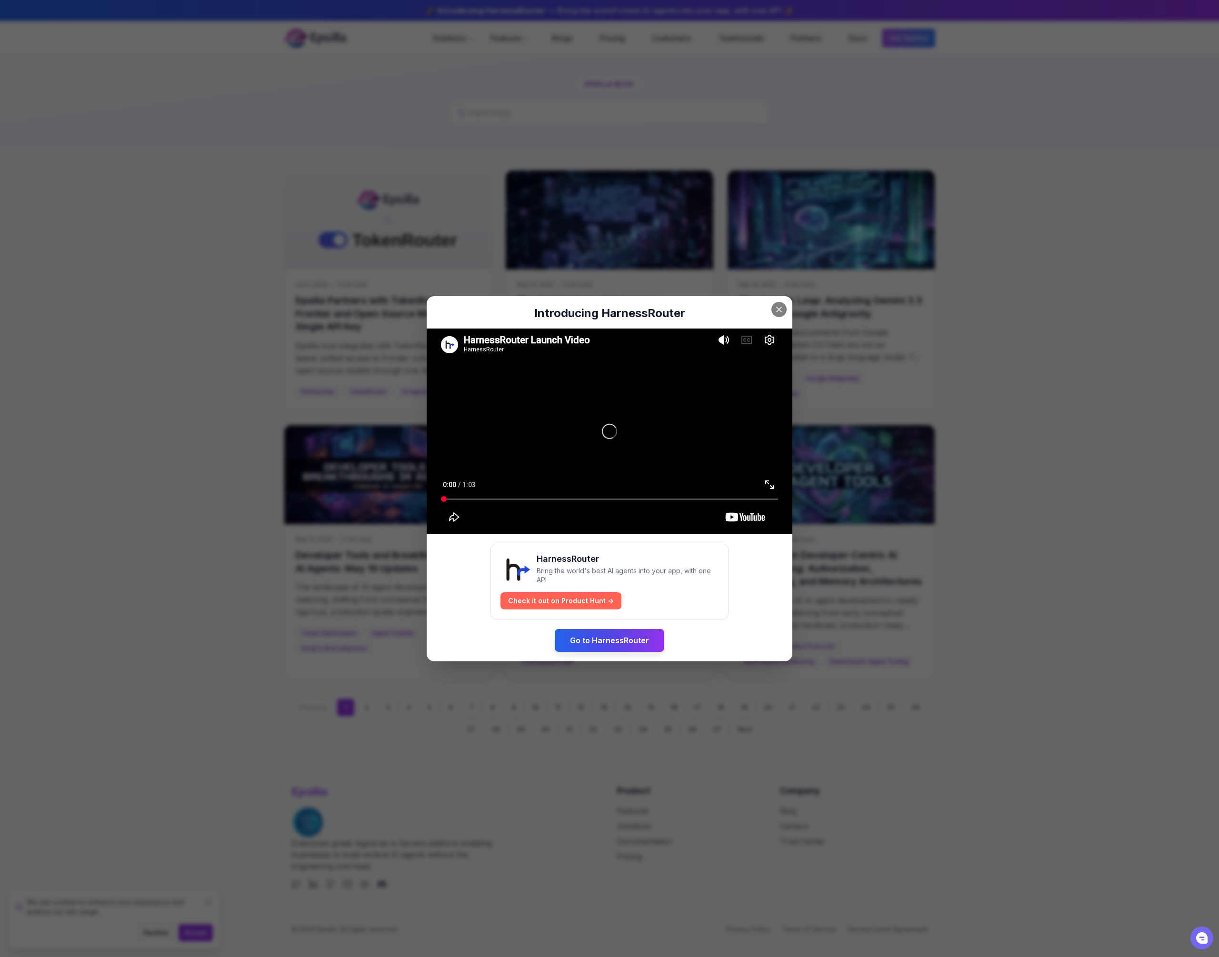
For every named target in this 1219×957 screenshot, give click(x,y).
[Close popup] (779, 309)
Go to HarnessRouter (609, 640)
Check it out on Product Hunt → (561, 601)
